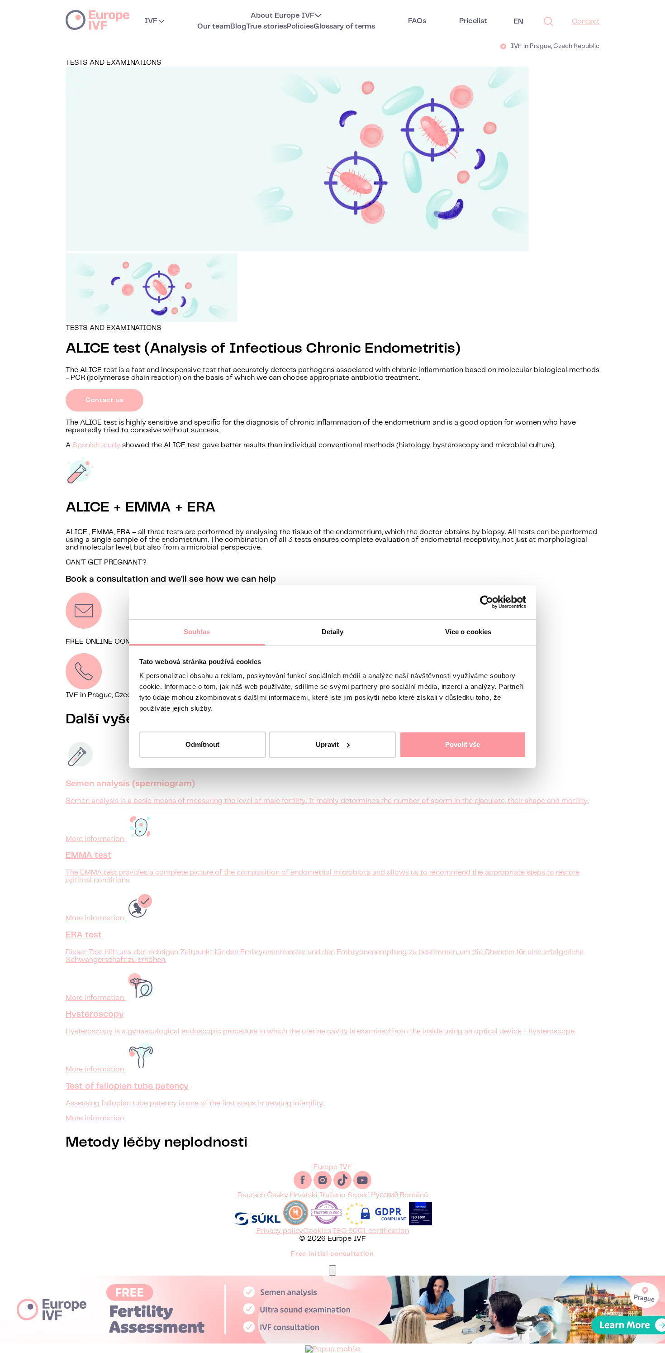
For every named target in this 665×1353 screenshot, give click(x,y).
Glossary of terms (344, 26)
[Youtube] (362, 1187)
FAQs (417, 21)
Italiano (332, 1195)
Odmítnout (202, 744)
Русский (384, 1195)
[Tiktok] (343, 1187)
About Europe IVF (282, 15)
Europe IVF (97, 19)
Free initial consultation (332, 1254)
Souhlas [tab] (197, 632)
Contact (585, 21)
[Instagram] (323, 1187)
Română (414, 1195)
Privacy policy (279, 1231)
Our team (213, 26)
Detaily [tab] (333, 632)
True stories (266, 26)
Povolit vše (462, 744)
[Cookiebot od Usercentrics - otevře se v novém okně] (486, 602)
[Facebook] (304, 1187)
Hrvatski (304, 1195)
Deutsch (251, 1195)
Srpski (358, 1195)
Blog (238, 26)
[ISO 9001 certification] (420, 1223)
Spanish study (96, 445)
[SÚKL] (257, 1223)
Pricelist (473, 21)
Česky (277, 1195)
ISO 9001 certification (371, 1231)
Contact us (105, 400)
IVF (150, 21)
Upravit (327, 744)
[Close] (332, 1270)
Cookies (317, 1231)
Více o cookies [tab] (468, 632)
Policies (300, 26)
